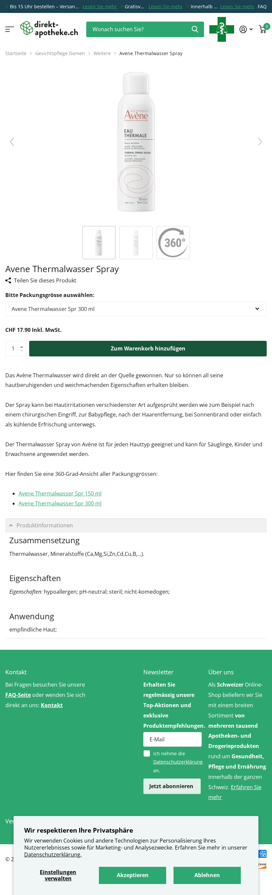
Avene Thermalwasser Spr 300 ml (60, 503)
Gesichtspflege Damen (60, 53)
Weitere (102, 53)
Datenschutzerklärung (178, 762)
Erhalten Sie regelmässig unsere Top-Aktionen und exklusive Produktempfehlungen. (172, 705)
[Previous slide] (12, 141)
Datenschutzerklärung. (53, 854)
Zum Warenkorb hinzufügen (148, 348)
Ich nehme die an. (177, 762)
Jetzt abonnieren (172, 786)
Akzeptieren (133, 875)
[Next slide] (260, 141)
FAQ (262, 6)
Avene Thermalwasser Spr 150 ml (60, 493)
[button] (23, 343)
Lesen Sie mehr (100, 6)
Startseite (16, 53)
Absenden (195, 29)
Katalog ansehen (9, 29)
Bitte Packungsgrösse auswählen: (50, 295)
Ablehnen (207, 875)
